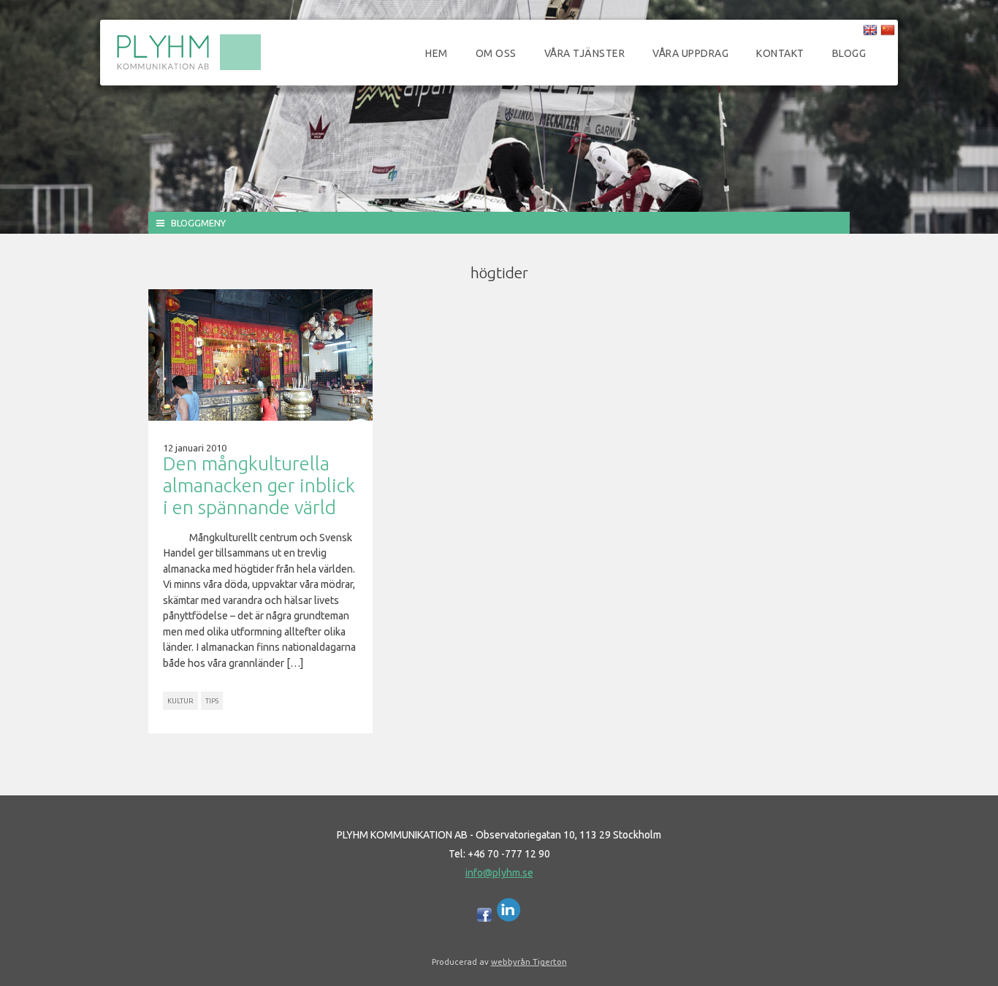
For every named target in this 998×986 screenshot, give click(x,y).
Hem (436, 53)
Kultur (180, 701)
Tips (211, 701)
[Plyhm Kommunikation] (188, 68)
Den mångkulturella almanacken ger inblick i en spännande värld (259, 485)
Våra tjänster (584, 53)
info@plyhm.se (499, 873)
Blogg (849, 53)
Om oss (496, 53)
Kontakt (780, 53)
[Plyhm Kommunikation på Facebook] (484, 918)
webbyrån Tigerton (529, 961)
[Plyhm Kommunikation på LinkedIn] (508, 918)
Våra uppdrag (690, 53)
